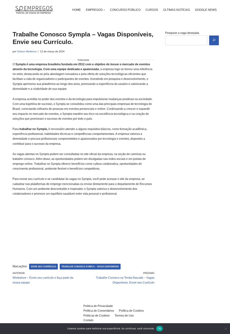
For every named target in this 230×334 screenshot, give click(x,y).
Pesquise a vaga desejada (182, 32)
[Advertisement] (83, 227)
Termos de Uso (124, 315)
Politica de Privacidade (98, 306)
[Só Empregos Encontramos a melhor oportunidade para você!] (34, 9)
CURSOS (152, 9)
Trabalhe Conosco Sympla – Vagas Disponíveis (90, 266)
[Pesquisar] (214, 40)
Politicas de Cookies (96, 315)
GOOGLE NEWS (206, 9)
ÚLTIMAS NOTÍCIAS (176, 9)
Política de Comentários (98, 310)
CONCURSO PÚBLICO (125, 9)
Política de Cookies (131, 310)
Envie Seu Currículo (43, 266)
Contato (88, 320)
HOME (76, 9)
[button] (104, 10)
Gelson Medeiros (26, 51)
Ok (159, 328)
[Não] (225, 328)
